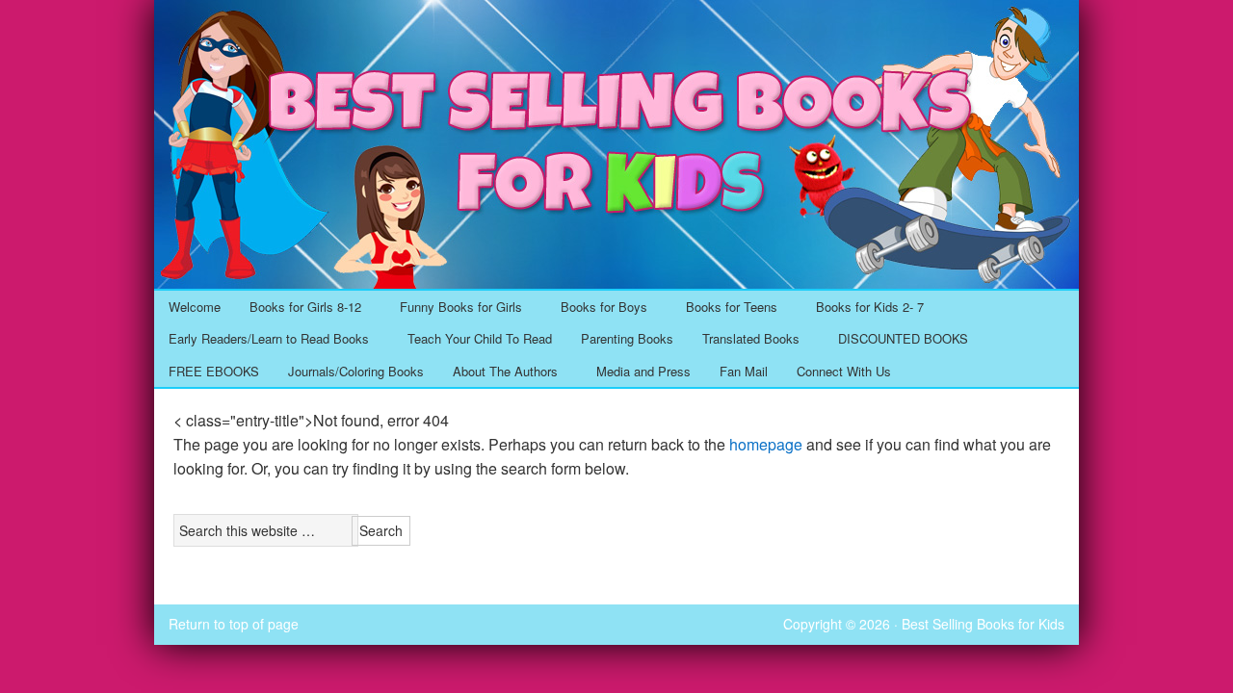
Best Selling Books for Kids (616, 21)
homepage (765, 444)
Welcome (195, 306)
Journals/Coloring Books (356, 371)
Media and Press (643, 371)
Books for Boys (596, 308)
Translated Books (744, 339)
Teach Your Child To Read (479, 338)
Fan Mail (744, 371)
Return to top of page (234, 623)
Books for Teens (724, 308)
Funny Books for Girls (453, 308)
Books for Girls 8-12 (298, 308)
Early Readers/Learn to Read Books (261, 339)
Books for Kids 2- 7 (862, 308)
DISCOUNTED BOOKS (903, 338)
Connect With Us (844, 371)
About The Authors (498, 372)
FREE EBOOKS (214, 371)
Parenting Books (627, 338)
